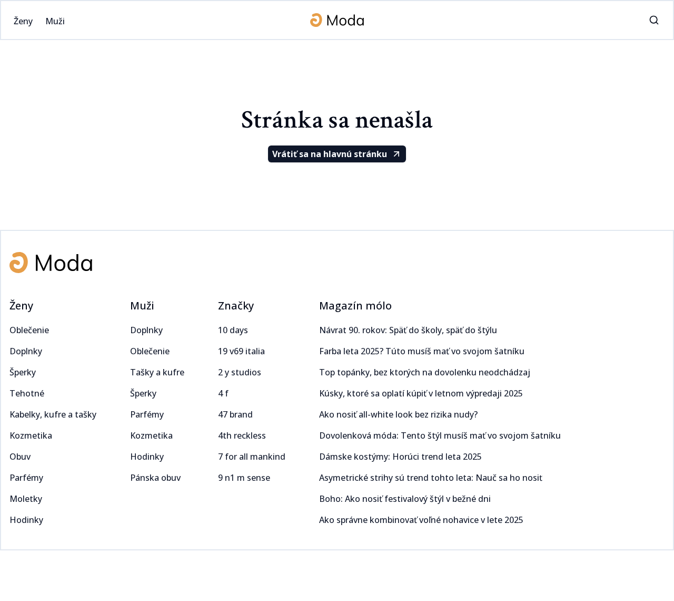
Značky (236, 305)
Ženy (21, 305)
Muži (142, 305)
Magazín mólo (355, 305)
